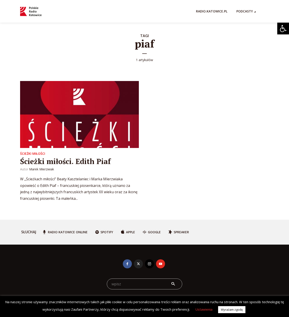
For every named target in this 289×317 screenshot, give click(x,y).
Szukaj (173, 284)
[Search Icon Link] (266, 11)
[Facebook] (127, 263)
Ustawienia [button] (203, 309)
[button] (283, 28)
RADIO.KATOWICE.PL (211, 11)
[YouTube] (160, 263)
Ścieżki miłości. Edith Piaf (65, 161)
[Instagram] (149, 263)
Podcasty (244, 11)
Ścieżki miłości (32, 153)
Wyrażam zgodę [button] (232, 309)
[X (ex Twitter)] (138, 263)
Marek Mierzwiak (41, 169)
